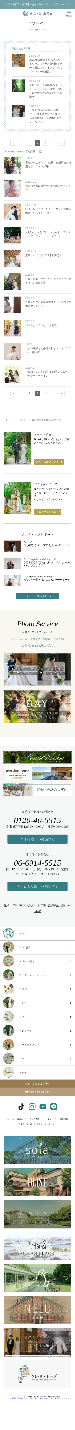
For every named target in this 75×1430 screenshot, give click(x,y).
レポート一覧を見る (35, 596)
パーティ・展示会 (15, 1119)
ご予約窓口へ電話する (37, 839)
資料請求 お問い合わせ (37, 1091)
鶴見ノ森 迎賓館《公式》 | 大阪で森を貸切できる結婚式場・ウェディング (42, 1398)
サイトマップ (50, 1119)
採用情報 (64, 1119)
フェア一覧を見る (46, 511)
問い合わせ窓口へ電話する (37, 886)
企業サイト (24, 1124)
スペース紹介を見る (47, 461)
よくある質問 (33, 1119)
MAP (37, 911)
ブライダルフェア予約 (37, 1083)
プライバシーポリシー (46, 1124)
